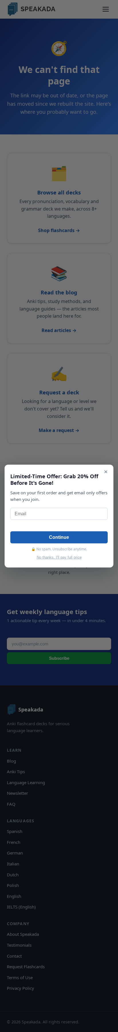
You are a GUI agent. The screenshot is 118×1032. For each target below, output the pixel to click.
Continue (59, 537)
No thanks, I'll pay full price (59, 557)
